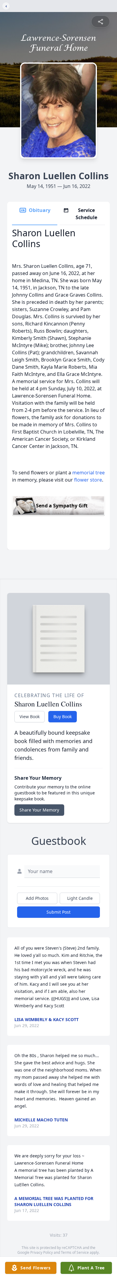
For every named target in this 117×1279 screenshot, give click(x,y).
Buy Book (62, 716)
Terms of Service (75, 1252)
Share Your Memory (39, 810)
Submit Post (58, 912)
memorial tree (88, 472)
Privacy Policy (41, 1252)
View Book (30, 716)
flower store (88, 479)
